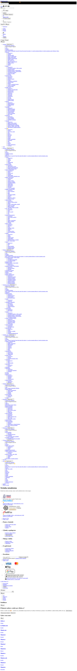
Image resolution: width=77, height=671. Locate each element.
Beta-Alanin (10, 310)
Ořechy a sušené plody (12, 56)
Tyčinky (9, 179)
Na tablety (10, 453)
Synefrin (9, 332)
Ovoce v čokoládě (11, 188)
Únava (9, 142)
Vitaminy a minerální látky (13, 89)
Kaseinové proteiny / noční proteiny (14, 71)
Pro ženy (9, 97)
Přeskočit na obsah (4, 0)
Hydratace (10, 145)
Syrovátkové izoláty (11, 260)
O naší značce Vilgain (9, 548)
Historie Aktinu (8, 549)
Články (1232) (5, 519)
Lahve (9, 448)
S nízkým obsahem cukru (47, 51)
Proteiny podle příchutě (9, 274)
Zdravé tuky (10, 94)
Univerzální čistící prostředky (13, 436)
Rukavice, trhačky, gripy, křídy (13, 126)
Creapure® (10, 301)
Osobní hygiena (11, 112)
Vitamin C (10, 346)
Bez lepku (24, 51)
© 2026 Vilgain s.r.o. (4, 581)
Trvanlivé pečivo (11, 231)
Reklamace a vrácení (9, 542)
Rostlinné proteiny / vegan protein (14, 70)
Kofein (9, 307)
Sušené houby (10, 175)
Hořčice (9, 236)
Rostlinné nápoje (11, 248)
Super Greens (10, 353)
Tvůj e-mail (5, 557)
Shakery (9, 447)
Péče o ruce (10, 417)
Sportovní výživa (8, 75)
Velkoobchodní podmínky (8, 585)
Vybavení (7, 120)
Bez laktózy (28, 51)
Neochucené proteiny (12, 276)
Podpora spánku (11, 100)
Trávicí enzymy (11, 379)
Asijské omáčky (11, 237)
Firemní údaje (5, 583)
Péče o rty (9, 411)
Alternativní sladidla (11, 194)
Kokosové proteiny (11, 283)
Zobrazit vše (10, 53)
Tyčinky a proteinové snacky (13, 84)
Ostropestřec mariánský (12, 370)
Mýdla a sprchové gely (12, 416)
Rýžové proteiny (11, 265)
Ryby (9, 219)
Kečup (9, 235)
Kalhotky (9, 393)
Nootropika (10, 95)
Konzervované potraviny (12, 61)
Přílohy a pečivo (11, 62)
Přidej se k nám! (6, 485)
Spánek (9, 138)
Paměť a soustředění (11, 139)
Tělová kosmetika (11, 111)
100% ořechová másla (12, 166)
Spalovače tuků (11, 86)
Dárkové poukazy (9, 535)
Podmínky (5, 584)
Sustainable (13, 51)
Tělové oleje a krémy (12, 418)
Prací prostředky (11, 117)
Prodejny (7, 527)
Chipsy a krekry (11, 180)
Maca (9, 361)
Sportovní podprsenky (12, 390)
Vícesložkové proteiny (12, 72)
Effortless (54, 51)
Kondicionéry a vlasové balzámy (14, 424)
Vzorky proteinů (8, 273)
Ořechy (9, 172)
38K (15, 576)
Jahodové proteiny (11, 281)
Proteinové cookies (11, 322)
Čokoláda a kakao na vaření (13, 207)
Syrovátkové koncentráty (12, 259)
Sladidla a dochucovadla (12, 58)
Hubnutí (9, 136)
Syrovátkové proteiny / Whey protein (15, 68)
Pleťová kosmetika (11, 110)
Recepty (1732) (6, 518)
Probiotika (10, 376)
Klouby (9, 133)
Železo (9, 350)
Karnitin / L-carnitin (11, 331)
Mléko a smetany (11, 206)
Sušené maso (10, 183)
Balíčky (4, 483)
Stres (9, 132)
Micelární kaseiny (11, 268)
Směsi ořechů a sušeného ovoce (14, 176)
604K (15, 575)
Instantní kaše (10, 162)
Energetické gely (11, 326)
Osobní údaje (5, 587)
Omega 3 (9, 366)
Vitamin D (10, 347)
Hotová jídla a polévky (12, 217)
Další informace (69, 610)
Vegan (21, 51)
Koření (9, 196)
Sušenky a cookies (11, 181)
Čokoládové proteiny (12, 280)
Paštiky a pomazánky (12, 220)
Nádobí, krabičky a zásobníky (13, 125)
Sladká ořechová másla (12, 168)
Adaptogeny (10, 92)
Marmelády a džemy (11, 197)
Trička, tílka (10, 395)
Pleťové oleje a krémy (12, 410)
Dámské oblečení (11, 103)
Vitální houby (10, 354)
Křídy (9, 457)
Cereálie (9, 54)
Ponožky (9, 392)
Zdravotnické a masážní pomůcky (14, 127)
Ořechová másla (11, 55)
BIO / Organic (8, 51)
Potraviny (7, 52)
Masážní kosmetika (11, 109)
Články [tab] (4, 597)
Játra (8, 141)
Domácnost (7, 115)
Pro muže (9, 98)
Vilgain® (5, 44)
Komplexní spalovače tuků (13, 333)
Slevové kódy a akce (9, 536)
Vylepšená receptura (9, 49)
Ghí (8, 212)
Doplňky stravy (8, 87)
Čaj (8, 245)
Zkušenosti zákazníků (9, 550)
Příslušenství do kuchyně (12, 124)
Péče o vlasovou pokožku (12, 425)
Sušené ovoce (10, 173)
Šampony (9, 423)
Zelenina (9, 222)
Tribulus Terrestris (11, 306)
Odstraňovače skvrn (11, 434)
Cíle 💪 (6, 128)
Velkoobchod (7, 543)
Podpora (10, 524)
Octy (9, 213)
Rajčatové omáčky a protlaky (13, 239)
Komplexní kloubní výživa (13, 358)
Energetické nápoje (11, 297)
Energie (9, 143)
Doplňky (9, 105)
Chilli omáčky (10, 238)
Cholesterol (10, 140)
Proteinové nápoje (11, 69)
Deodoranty (10, 415)
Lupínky (9, 163)
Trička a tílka (10, 391)
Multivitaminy (10, 344)
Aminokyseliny (11, 82)
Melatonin (10, 382)
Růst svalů (10, 134)
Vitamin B (10, 345)
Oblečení (7, 101)
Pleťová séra (10, 409)
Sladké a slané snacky (12, 57)
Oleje (9, 210)
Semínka (9, 174)
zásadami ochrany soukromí (20, 558)
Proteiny (6, 66)
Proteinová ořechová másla (13, 167)
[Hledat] (1, 8)
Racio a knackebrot (11, 232)
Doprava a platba (8, 541)
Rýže (9, 226)
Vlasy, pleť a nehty (11, 131)
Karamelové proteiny (12, 279)
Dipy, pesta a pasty (11, 240)
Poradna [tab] (4, 599)
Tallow (57, 51)
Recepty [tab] (4, 598)
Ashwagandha (10, 362)
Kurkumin (10, 371)
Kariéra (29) (7, 525)
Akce (6, 47)
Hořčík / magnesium (11, 343)
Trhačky (9, 456)
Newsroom (7, 551)
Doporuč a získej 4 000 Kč (10, 532)
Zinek (9, 348)
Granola (9, 160)
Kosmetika (7, 106)
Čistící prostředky (11, 118)
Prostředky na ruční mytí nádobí (14, 438)
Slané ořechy (10, 186)
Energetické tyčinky (11, 321)
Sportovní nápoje (11, 78)
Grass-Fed (17, 51)
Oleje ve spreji (10, 211)
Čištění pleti (10, 412)
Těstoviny (9, 225)
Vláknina (9, 377)
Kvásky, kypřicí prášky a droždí (14, 204)
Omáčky (9, 63)
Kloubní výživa (11, 91)
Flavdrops (9, 195)
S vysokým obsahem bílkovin (36, 51)
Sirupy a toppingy (11, 191)
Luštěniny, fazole (11, 227)
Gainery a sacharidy (11, 85)
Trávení (9, 137)
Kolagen (9, 74)
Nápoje (9, 64)
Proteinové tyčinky (11, 320)
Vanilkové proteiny (11, 277)
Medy (9, 193)
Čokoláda (9, 187)
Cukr (9, 192)
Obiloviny (10, 229)
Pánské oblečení (11, 104)
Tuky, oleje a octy (11, 60)
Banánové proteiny (11, 282)
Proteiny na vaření (11, 73)
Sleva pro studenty (8, 533)
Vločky (9, 159)
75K (17, 578)
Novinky (7, 48)
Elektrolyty (10, 77)
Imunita (9, 130)
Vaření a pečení (11, 59)
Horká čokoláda (11, 246)
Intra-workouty (10, 305)
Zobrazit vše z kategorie (9, 45)
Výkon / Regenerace (12, 144)
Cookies (4, 586)
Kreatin (9, 80)
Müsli (9, 161)
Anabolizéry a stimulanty (12, 81)
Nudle (9, 230)
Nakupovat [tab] (5, 596)
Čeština (4, 37)
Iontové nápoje (10, 296)
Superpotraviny (11, 90)
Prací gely (9, 433)
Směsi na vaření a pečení (12, 202)
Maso (9, 218)
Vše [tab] (3, 595)
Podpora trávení (11, 99)
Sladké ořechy (10, 184)
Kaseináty (9, 269)
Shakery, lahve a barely (12, 123)
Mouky (9, 203)
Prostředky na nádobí (12, 119)
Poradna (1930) (8, 526)
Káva (9, 244)
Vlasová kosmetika (11, 113)
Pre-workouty (10, 304)
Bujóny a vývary (11, 198)
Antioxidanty (10, 96)
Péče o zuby (10, 114)
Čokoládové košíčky (12, 182)
